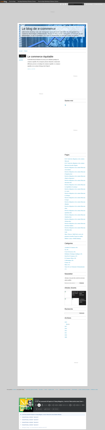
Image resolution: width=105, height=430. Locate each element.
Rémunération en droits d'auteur (65, 389)
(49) (66, 249)
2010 (66, 335)
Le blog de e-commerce (39, 28)
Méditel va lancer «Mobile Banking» (73, 238)
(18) (67, 262)
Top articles (41, 389)
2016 (66, 328)
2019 (66, 322)
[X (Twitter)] (63, 4)
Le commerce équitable (40, 56)
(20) (70, 258)
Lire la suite (31, 69)
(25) (71, 256)
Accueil (20, 51)
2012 (66, 330)
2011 (66, 333)
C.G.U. (57, 389)
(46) (70, 251)
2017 (66, 326)
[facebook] (61, 4)
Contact (25, 51)
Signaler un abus (51, 389)
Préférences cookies (94, 389)
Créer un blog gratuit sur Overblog (32, 389)
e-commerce (14, 389)
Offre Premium (74, 389)
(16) (67, 264)
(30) (73, 254)
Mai (67, 324)
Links (66, 232)
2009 (66, 337)
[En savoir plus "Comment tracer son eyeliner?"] (68, 294)
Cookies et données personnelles (84, 389)
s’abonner (40, 409)
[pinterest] (65, 4)
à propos (56, 409)
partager (48, 409)
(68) (71, 247)
